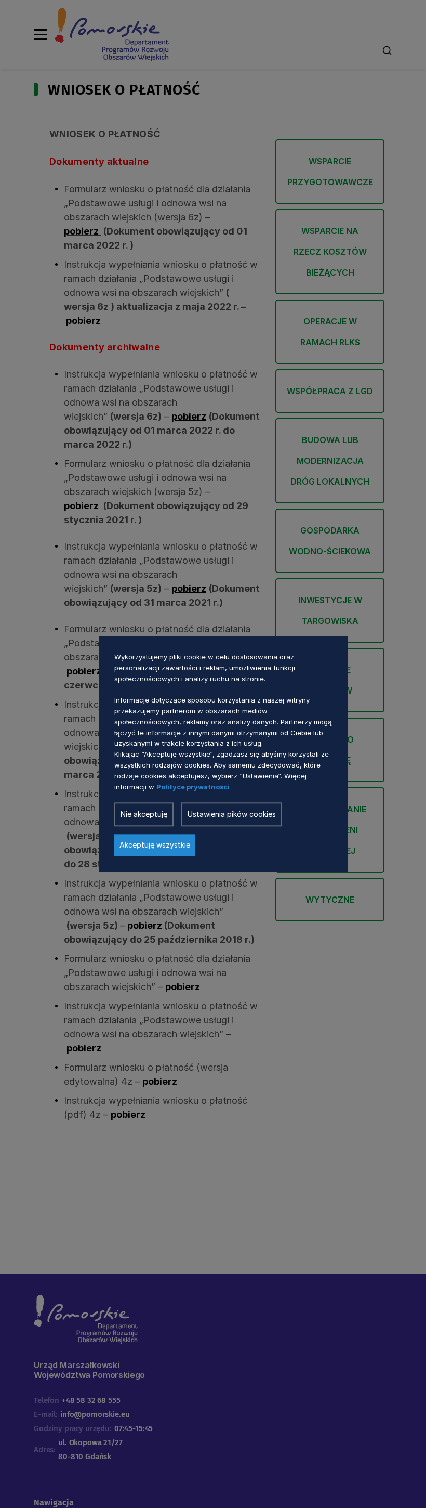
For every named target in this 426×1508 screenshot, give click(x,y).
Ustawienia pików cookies (232, 814)
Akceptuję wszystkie (154, 845)
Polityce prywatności (193, 787)
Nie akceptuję (144, 814)
